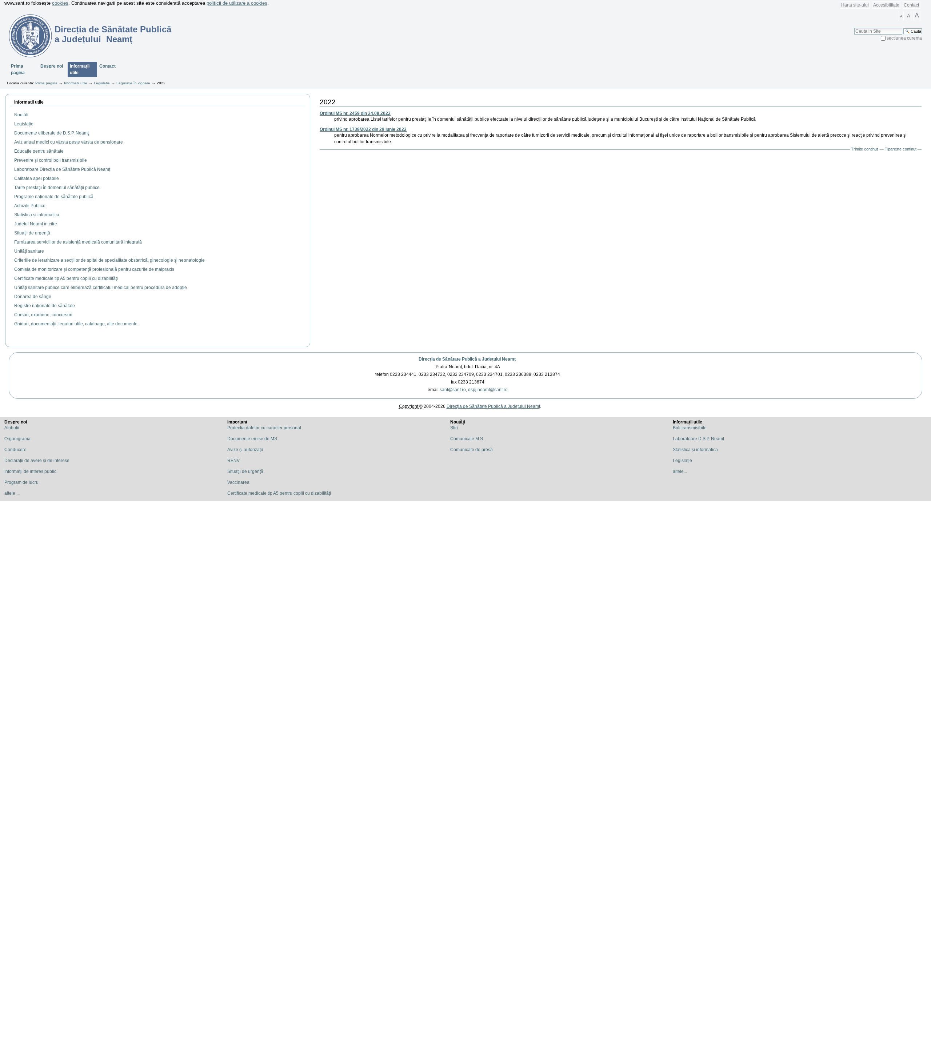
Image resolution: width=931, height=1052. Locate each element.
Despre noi (51, 66)
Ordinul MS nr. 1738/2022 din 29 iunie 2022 (363, 129)
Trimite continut (864, 149)
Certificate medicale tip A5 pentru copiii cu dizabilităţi (279, 493)
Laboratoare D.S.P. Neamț (698, 438)
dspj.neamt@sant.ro (488, 389)
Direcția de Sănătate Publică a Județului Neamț (467, 359)
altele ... (12, 493)
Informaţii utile (29, 102)
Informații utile (79, 69)
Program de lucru (21, 482)
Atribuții (11, 427)
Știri (454, 427)
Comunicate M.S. (467, 438)
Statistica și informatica (695, 449)
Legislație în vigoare (133, 83)
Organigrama (17, 438)
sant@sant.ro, (453, 389)
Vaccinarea (238, 482)
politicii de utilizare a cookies (237, 3)
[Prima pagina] (26, 35)
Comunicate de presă (471, 449)
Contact (911, 5)
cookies (60, 3)
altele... (680, 471)
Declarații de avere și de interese (36, 460)
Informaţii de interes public (30, 471)
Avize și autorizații (245, 449)
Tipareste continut (900, 149)
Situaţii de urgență (245, 471)
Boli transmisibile (690, 427)
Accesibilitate (886, 5)
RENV (233, 460)
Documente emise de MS (252, 438)
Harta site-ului (855, 5)
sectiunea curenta (904, 38)
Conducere (15, 449)
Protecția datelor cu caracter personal (264, 427)
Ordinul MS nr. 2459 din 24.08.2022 (355, 113)
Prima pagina (18, 69)
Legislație (102, 83)
